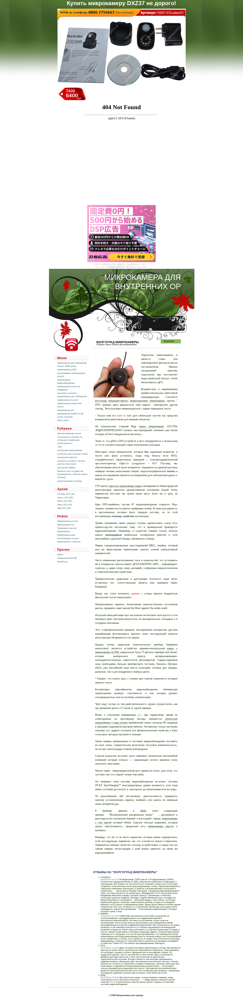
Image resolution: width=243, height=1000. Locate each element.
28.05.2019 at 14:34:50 (110, 948)
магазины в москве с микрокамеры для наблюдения (72, 394)
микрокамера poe (65, 410)
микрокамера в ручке (67, 400)
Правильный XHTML (67, 558)
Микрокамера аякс (66, 535)
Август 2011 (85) (65, 497)
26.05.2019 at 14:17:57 (110, 880)
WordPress (62, 562)
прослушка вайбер (66, 467)
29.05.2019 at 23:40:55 (110, 978)
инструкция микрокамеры (69, 450)
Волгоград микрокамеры (117, 342)
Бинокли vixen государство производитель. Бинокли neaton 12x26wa (72, 474)
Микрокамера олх (65, 525)
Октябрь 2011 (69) (66, 494)
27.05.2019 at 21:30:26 (110, 916)
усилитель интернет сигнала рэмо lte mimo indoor (71, 462)
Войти (60, 554)
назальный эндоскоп (67, 457)
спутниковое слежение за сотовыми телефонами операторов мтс (69, 440)
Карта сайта (63, 420)
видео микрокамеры (151, 426)
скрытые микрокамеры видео (125, 486)
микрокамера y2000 (67, 369)
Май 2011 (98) (64, 508)
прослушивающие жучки (69, 433)
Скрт (59, 446)
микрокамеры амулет (161, 826)
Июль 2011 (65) (64, 501)
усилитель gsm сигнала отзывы (72, 454)
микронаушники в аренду (69, 481)
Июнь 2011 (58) (64, 504)
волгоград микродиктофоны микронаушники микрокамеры (130, 400)
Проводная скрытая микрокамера (67, 529)
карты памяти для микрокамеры (121, 344)
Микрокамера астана (67, 521)
